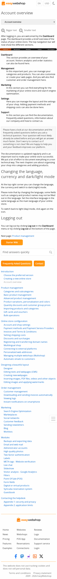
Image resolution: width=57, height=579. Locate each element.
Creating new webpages (15, 375)
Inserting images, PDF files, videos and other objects (30, 378)
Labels (7, 458)
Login (37, 548)
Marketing (6, 407)
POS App (21, 539)
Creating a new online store (17, 278)
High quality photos (13, 451)
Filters (7, 475)
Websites (21, 529)
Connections (23, 548)
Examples (7, 548)
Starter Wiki (12, 242)
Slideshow (9, 468)
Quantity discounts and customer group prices (27, 305)
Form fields (9, 482)
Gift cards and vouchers (16, 312)
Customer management (16, 391)
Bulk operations (11, 315)
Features (7, 543)
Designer (8, 368)
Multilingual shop (12, 345)
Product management (23, 235)
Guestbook (9, 492)
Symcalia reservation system (18, 488)
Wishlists (8, 431)
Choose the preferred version (18, 275)
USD (47, 3)
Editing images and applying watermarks (24, 382)
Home (6, 529)
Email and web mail (13, 444)
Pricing (6, 539)
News (5, 534)
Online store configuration (14, 321)
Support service (42, 543)
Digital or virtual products (16, 485)
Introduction (7, 271)
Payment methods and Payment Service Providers (29, 328)
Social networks (11, 418)
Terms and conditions (20, 573)
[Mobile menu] (53, 419)
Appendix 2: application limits (18, 505)
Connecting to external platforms (20, 348)
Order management (11, 387)
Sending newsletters (14, 424)
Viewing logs (10, 398)
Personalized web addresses (18, 352)
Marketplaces (10, 414)
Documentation (42, 539)
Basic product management (17, 294)
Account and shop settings (17, 324)
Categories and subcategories (19, 291)
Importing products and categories (21, 308)
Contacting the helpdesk (13, 498)
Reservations (23, 543)
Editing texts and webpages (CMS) (20, 371)
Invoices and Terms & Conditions (20, 331)
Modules (5, 437)
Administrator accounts (15, 448)
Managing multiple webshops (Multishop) (24, 355)
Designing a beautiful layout (15, 364)
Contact (39, 263)
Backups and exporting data (18, 441)
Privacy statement (42, 573)
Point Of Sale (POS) (13, 478)
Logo (36, 534)
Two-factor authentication (17, 454)
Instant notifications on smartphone (22, 401)
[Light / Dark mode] (54, 3)
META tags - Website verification (20, 461)
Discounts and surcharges (17, 338)
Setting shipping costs (15, 335)
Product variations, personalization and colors (27, 301)
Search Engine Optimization (17, 411)
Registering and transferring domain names (25, 341)
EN (39, 3)
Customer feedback (13, 421)
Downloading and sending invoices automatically (28, 394)
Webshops (22, 534)
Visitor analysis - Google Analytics (20, 471)
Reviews (38, 529)
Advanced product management (20, 298)
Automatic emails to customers (19, 359)
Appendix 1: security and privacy (20, 501)
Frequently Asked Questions (17, 263)
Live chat (8, 465)
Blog (6, 428)
